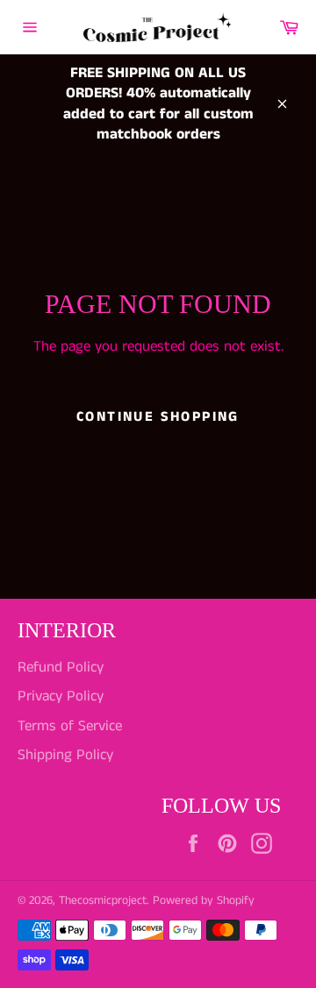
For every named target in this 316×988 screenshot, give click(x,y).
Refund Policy (61, 667)
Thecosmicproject (103, 900)
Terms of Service (70, 725)
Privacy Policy (61, 696)
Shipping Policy (65, 754)
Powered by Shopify (204, 900)
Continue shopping (158, 417)
